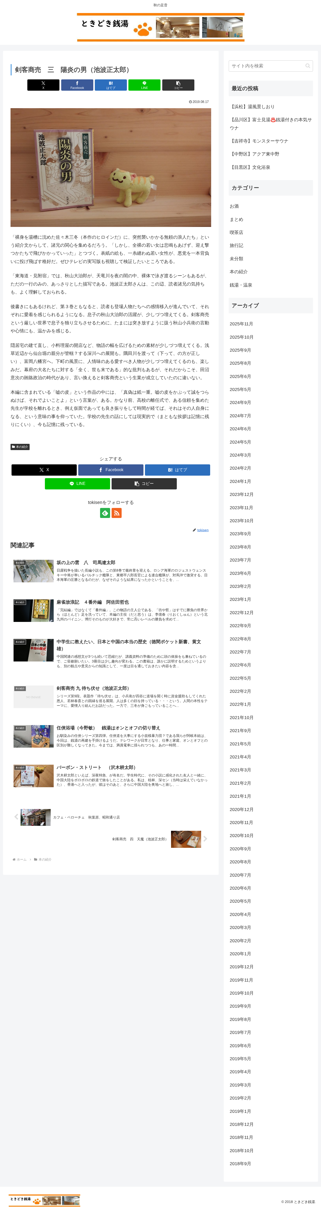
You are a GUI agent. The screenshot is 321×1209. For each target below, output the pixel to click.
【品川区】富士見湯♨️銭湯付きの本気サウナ (271, 123)
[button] (178, 85)
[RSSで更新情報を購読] (117, 513)
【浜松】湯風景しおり (252, 106)
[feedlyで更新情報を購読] (105, 513)
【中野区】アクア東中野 (254, 154)
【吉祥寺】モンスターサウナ (259, 141)
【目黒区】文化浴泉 (250, 167)
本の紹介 (22, 447)
